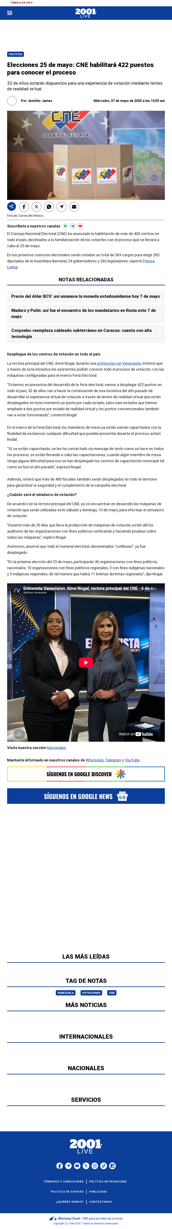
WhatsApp (95, 760)
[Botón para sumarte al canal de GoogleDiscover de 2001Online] (86, 774)
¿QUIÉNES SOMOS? (69, 1201)
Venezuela (65, 992)
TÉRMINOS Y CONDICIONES (63, 1181)
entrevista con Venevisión (118, 363)
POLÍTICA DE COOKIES (67, 1191)
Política (15, 54)
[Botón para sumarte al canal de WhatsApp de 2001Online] (65, 226)
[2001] (85, 13)
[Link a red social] (59, 1165)
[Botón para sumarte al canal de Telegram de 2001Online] (73, 226)
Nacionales (56, 747)
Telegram (113, 760)
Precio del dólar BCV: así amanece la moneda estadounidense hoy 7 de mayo (85, 296)
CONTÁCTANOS (100, 1201)
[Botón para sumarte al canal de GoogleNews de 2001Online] (86, 796)
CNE (112, 992)
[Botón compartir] (11, 206)
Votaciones (91, 992)
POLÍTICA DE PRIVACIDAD (108, 1181)
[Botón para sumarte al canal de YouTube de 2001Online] (80, 226)
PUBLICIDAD (98, 1191)
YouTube (132, 760)
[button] (24, 206)
